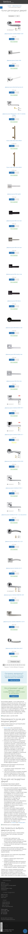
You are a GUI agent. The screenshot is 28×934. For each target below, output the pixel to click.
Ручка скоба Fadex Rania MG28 (14, 140)
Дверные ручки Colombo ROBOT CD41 (14, 33)
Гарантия (3, 882)
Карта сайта (3, 897)
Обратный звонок (14, 680)
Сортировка (11, 16)
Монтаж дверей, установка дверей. (8, 885)
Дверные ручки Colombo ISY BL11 (14, 488)
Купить (12, 39)
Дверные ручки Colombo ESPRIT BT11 (14, 408)
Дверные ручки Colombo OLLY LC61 (14, 541)
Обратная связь (4, 894)
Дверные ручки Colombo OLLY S (14, 568)
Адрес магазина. (5, 905)
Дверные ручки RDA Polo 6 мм (14, 381)
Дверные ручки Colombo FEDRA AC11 (14, 434)
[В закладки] (18, 39)
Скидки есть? (14, 696)
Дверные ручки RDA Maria (14, 301)
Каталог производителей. (7, 906)
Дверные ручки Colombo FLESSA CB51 (14, 461)
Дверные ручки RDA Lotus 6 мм (14, 274)
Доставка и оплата (5, 884)
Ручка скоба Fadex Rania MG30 (14, 167)
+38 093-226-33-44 (6, 902)
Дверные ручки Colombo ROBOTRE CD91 (14, 595)
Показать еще (14, 661)
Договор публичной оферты (7, 918)
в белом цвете (21, 822)
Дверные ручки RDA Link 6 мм (14, 247)
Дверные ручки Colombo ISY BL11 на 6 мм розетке (14, 514)
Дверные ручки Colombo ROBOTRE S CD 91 (14, 621)
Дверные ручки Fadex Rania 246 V (14, 648)
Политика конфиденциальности (8, 919)
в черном (13, 822)
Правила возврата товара (6, 888)
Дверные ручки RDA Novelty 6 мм (14, 354)
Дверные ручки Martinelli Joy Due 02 (14, 87)
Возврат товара (4, 896)
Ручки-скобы (7, 727)
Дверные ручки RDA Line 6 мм (14, 220)
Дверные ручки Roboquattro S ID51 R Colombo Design (14, 114)
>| (24, 665)
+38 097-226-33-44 (6, 903)
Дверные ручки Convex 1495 (14, 60)
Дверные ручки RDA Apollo (14, 194)
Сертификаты (4, 889)
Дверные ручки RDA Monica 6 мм (14, 327)
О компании (3, 886)
